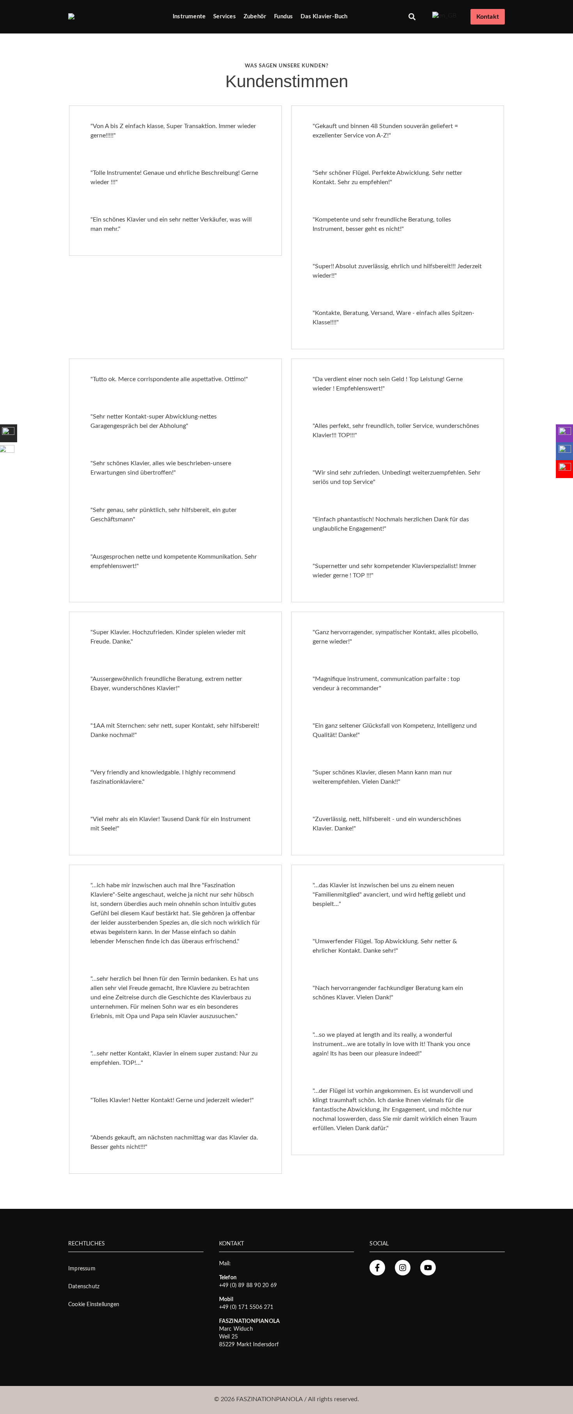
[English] (444, 15)
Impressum (82, 1269)
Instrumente (189, 16)
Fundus (283, 16)
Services (224, 16)
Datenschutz (83, 1286)
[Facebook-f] (377, 1267)
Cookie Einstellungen (93, 1304)
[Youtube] (428, 1267)
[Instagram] (402, 1267)
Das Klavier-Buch (324, 16)
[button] (412, 17)
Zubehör (255, 16)
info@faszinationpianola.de (266, 1263)
